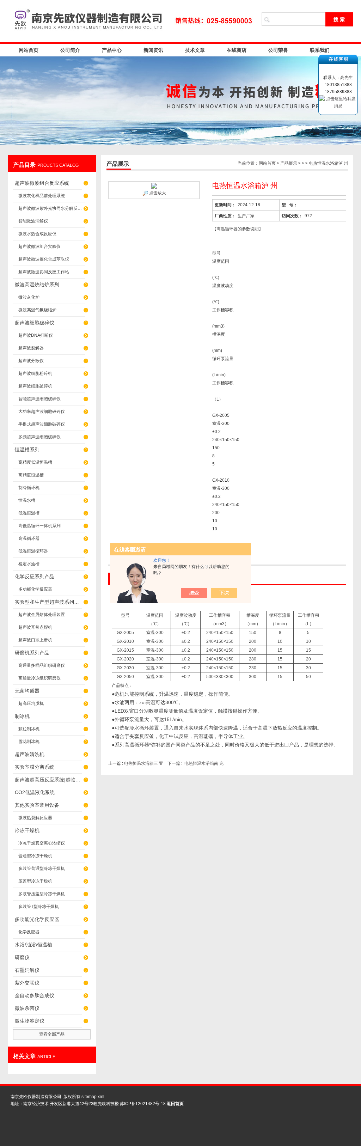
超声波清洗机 (29, 754)
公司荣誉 (278, 50)
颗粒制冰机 (28, 728)
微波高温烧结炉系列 (37, 284)
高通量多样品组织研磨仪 (41, 665)
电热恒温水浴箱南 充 (204, 763)
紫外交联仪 (27, 983)
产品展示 (288, 163)
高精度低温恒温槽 (35, 462)
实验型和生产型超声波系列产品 (48, 602)
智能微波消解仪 (33, 221)
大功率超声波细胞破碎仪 (41, 411)
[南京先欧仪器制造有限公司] (131, 21)
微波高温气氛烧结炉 (37, 309)
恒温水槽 (26, 500)
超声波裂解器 (31, 348)
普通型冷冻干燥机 (35, 855)
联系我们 (320, 50)
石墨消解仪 (27, 970)
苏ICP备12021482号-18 (143, 1103)
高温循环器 (28, 538)
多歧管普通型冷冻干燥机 (41, 868)
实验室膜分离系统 (34, 767)
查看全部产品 (52, 1034)
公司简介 (70, 50)
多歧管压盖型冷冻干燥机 (41, 893)
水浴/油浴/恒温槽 (33, 944)
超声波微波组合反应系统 (42, 183)
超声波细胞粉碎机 (35, 373)
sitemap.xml (92, 1096)
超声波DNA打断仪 (35, 335)
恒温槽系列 (27, 449)
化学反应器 (28, 931)
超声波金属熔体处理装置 (41, 614)
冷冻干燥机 (27, 830)
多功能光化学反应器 (37, 919)
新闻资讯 (153, 50)
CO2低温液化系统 (35, 792)
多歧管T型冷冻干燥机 (38, 906)
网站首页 (28, 50)
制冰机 (22, 716)
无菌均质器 (27, 691)
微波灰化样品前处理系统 (41, 195)
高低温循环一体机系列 (39, 525)
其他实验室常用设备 (37, 805)
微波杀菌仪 (27, 1008)
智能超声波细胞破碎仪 (39, 398)
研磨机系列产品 (32, 653)
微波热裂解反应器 (35, 817)
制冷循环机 (28, 487)
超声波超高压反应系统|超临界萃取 (48, 779)
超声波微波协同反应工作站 (43, 271)
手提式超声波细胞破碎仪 (41, 424)
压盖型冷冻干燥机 (35, 881)
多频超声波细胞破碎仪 (39, 436)
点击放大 (157, 192)
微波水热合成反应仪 (37, 233)
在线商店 (236, 50)
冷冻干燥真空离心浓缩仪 (41, 843)
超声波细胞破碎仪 (34, 322)
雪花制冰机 (28, 741)
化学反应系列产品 (34, 576)
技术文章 (195, 50)
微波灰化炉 (28, 297)
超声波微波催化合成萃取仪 (43, 259)
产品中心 (112, 50)
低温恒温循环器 (33, 551)
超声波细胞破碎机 (35, 386)
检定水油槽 (28, 563)
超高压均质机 (31, 703)
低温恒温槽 (28, 513)
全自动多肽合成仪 (34, 995)
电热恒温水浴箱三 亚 (144, 763)
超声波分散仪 (31, 360)
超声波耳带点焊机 (35, 627)
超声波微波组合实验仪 (39, 246)
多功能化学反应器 (35, 589)
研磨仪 (22, 957)
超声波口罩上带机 (35, 640)
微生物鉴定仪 (29, 1021)
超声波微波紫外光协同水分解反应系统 (51, 208)
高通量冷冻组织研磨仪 (39, 678)
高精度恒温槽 (31, 475)
